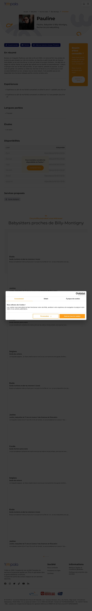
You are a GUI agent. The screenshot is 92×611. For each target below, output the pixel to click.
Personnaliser (44, 316)
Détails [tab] (46, 298)
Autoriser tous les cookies (72, 316)
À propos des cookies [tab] (73, 298)
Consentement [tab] (19, 298)
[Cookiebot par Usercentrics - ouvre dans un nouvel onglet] (77, 293)
